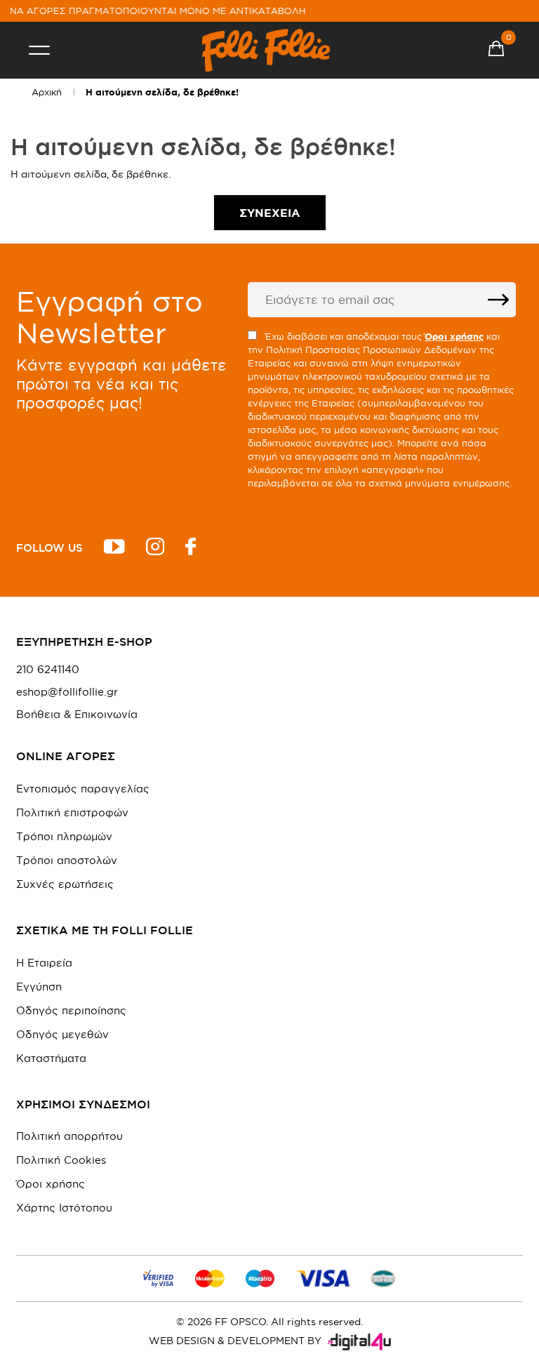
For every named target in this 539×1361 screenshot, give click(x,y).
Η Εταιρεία (44, 963)
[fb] (190, 548)
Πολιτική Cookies (61, 1160)
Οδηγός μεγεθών (62, 1034)
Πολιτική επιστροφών (72, 812)
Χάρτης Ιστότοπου (64, 1208)
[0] (496, 50)
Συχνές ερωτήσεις (65, 884)
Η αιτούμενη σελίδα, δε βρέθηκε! (162, 92)
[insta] (155, 548)
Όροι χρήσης (50, 1184)
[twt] (114, 548)
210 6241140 (47, 669)
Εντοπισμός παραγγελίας (82, 789)
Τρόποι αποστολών (66, 860)
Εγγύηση (39, 986)
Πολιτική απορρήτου (69, 1136)
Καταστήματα (51, 1058)
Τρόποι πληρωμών (64, 836)
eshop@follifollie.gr (67, 692)
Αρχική (47, 92)
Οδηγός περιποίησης (71, 1010)
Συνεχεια (269, 212)
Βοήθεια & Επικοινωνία (77, 714)
